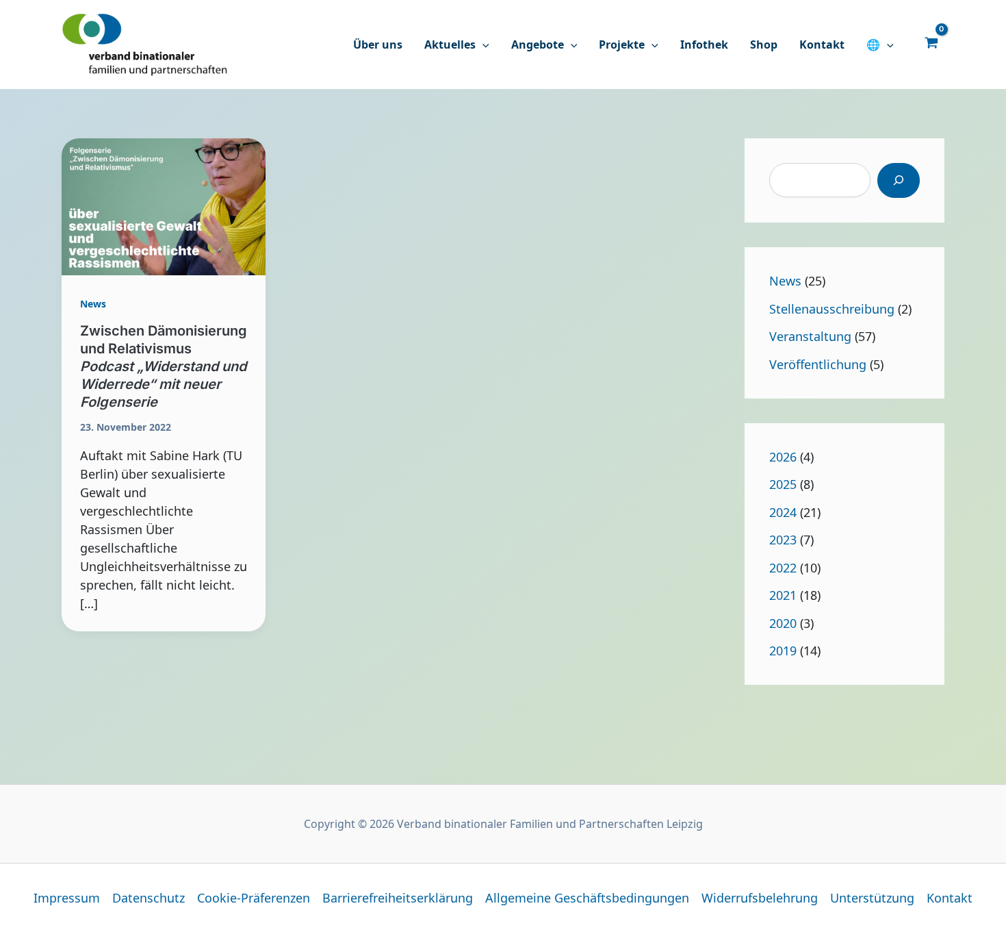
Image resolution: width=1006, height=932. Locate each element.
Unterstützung (872, 898)
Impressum (67, 898)
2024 (783, 512)
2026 (783, 457)
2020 (783, 623)
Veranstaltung (810, 336)
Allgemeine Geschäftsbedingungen (587, 898)
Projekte (622, 44)
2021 (783, 595)
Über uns (377, 44)
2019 (783, 650)
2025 (783, 484)
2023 (783, 539)
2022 (783, 567)
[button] (482, 44)
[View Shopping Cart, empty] (931, 42)
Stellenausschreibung (831, 309)
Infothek (704, 44)
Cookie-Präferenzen (253, 898)
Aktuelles (450, 44)
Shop (763, 44)
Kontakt (821, 44)
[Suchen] (898, 180)
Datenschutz (148, 898)
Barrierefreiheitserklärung (397, 898)
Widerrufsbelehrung (759, 898)
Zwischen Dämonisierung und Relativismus (163, 366)
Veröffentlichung (817, 364)
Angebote (537, 44)
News (93, 303)
